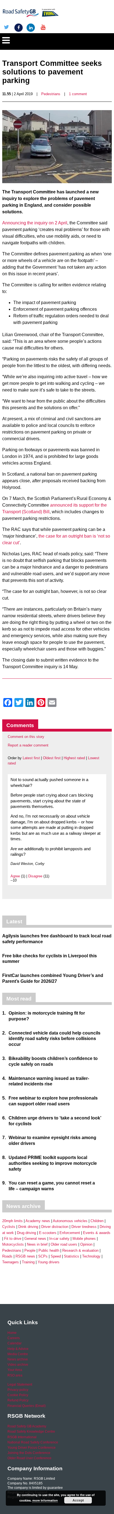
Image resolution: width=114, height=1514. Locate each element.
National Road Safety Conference (32, 1442)
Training (28, 1262)
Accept (78, 1500)
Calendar (14, 1343)
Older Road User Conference (29, 1458)
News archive (17, 1359)
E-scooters (47, 1233)
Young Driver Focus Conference (31, 1448)
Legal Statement (19, 1384)
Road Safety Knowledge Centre (31, 1431)
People (29, 1250)
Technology (91, 1256)
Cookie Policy (17, 1395)
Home (12, 1333)
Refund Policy (17, 1400)
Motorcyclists (13, 1244)
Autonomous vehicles (70, 1221)
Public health (48, 1250)
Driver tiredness (84, 1227)
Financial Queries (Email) (26, 1406)
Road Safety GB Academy (26, 1426)
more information (45, 1500)
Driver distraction (54, 1227)
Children (96, 1221)
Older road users (64, 1244)
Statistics (71, 1256)
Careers (13, 1338)
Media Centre (17, 1354)
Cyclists (8, 1227)
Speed (56, 1256)
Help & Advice (17, 1349)
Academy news (37, 1221)
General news (35, 1238)
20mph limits (12, 1221)
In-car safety (59, 1238)
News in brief (37, 1244)
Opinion (86, 1244)
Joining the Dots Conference (28, 1453)
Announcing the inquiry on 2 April (34, 223)
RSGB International (22, 1437)
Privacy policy (17, 1390)
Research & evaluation (80, 1250)
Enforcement (69, 1233)
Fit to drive (12, 1238)
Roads (7, 1256)
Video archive (17, 1365)
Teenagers (10, 1262)
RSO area (14, 1375)
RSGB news (25, 1256)
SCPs (43, 1256)
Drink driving (28, 1227)
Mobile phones (84, 1238)
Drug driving (26, 1233)
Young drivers (48, 1262)
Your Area (14, 1370)
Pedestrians (50, 94)
